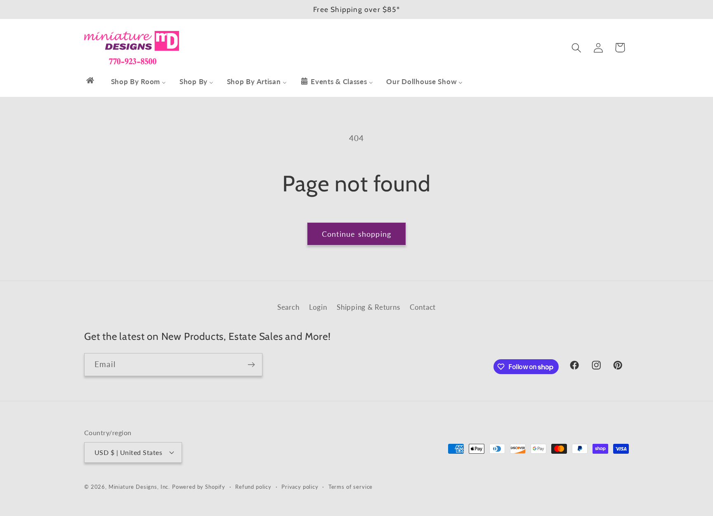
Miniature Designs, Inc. (139, 486)
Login (318, 307)
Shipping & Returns (368, 307)
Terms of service (350, 486)
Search (288, 307)
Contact (423, 307)
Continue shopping (356, 233)
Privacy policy (300, 486)
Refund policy (253, 486)
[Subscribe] (251, 364)
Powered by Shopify (198, 486)
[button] (576, 48)
